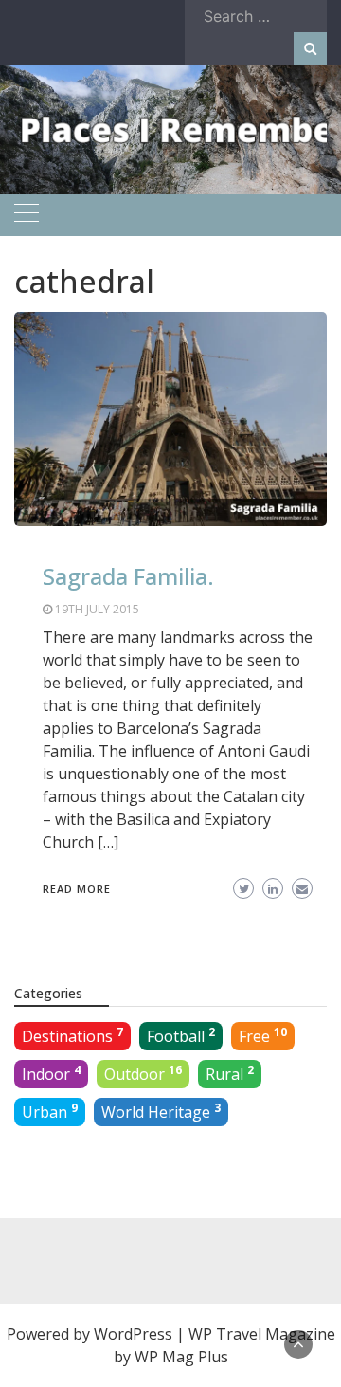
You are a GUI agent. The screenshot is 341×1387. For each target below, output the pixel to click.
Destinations (72, 1035)
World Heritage (161, 1111)
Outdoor (143, 1073)
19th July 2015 (97, 609)
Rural (230, 1073)
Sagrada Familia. (128, 576)
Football (181, 1035)
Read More (77, 889)
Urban (50, 1111)
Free (263, 1035)
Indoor (51, 1073)
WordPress (133, 1333)
